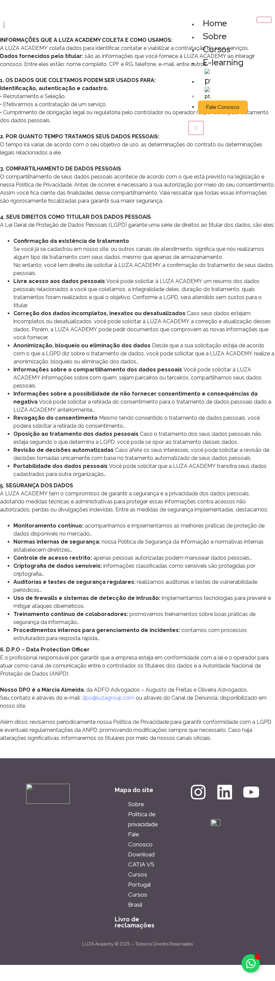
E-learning (223, 62)
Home (215, 23)
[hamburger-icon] (264, 20)
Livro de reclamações (134, 922)
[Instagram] (198, 792)
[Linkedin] (224, 792)
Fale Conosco (222, 107)
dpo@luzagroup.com (108, 698)
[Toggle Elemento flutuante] (250, 963)
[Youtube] (251, 792)
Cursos (216, 49)
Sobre (215, 36)
